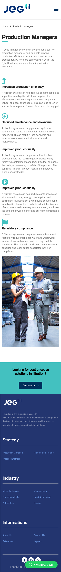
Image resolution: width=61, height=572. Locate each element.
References (8, 541)
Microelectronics (11, 491)
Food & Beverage (42, 497)
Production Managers (13, 452)
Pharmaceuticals (11, 497)
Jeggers (38, 541)
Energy (37, 503)
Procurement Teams (44, 452)
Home (5, 26)
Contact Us (39, 535)
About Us (7, 535)
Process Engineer (11, 458)
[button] (41, 564)
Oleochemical (40, 491)
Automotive (8, 503)
